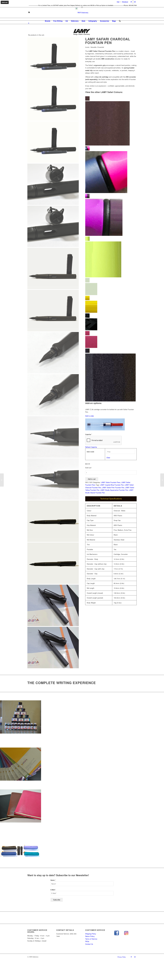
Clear (108, 457)
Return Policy (90, 936)
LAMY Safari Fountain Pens (110, 482)
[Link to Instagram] (135, 2)
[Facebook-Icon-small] (116, 933)
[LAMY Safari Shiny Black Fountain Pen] (162, 480)
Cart (118, 2)
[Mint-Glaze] (111, 288)
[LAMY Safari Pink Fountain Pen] (2, 480)
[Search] (119, 21)
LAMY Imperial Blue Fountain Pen (112, 485)
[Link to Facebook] (131, 2)
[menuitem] (118, 2)
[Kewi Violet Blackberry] (111, 216)
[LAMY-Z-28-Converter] (105, 424)
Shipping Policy (90, 934)
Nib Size (90, 452)
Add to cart (92, 479)
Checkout (125, 2)
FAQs (87, 941)
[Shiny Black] (111, 323)
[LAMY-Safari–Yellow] (111, 305)
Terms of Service (91, 939)
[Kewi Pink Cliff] (111, 171)
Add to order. (89, 416)
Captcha (88, 434)
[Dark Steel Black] (111, 376)
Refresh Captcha (91, 447)
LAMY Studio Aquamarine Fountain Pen (114, 490)
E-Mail (53, 890)
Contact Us (89, 944)
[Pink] (111, 341)
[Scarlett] (111, 122)
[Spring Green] (111, 258)
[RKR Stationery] (82, 12)
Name (53, 880)
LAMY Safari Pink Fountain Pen (113, 487)
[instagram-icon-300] (126, 933)
